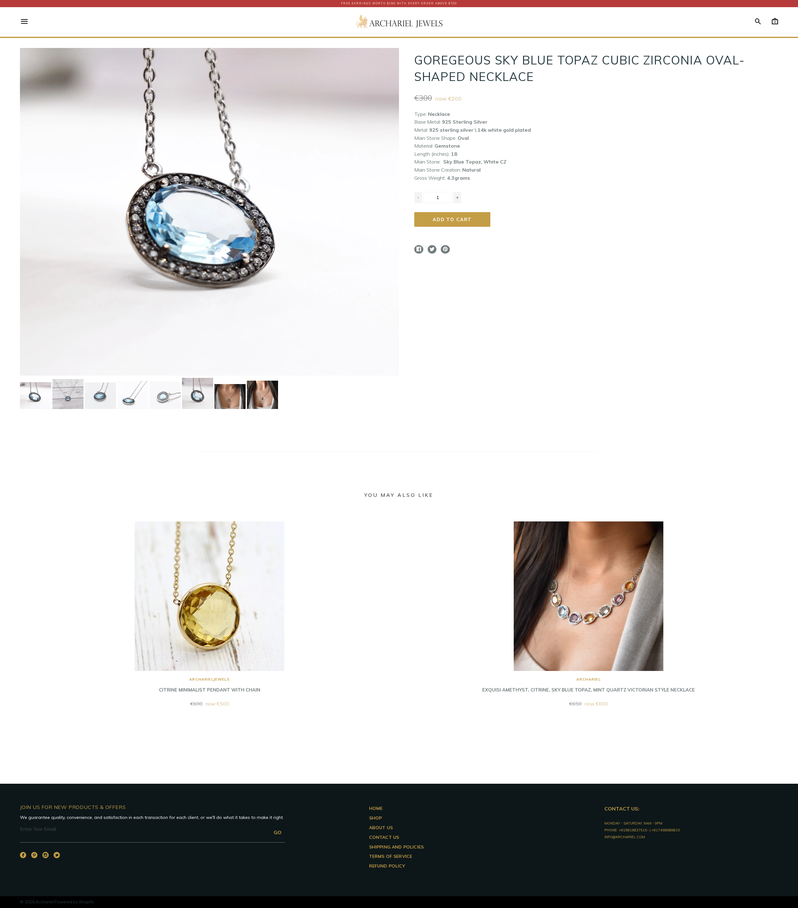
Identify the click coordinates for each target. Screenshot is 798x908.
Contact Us (384, 837)
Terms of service (390, 856)
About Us (381, 827)
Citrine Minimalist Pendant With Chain (209, 685)
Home (376, 808)
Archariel (44, 901)
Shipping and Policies (396, 847)
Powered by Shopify (74, 901)
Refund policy (387, 866)
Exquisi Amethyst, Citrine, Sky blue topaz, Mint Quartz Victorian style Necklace (588, 685)
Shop (375, 818)
